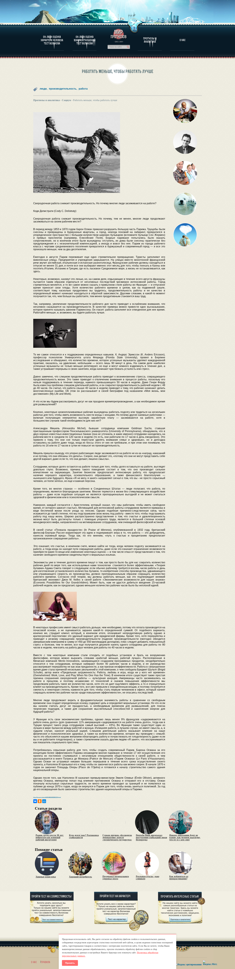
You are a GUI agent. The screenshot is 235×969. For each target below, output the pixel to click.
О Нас (182, 40)
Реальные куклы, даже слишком (147, 877)
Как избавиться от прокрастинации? (178, 877)
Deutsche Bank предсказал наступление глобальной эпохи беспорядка (151, 837)
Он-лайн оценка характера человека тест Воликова (52, 40)
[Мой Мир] (44, 801)
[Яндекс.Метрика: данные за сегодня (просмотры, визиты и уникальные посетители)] (210, 962)
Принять (70, 963)
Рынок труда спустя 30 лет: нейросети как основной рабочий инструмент (50, 837)
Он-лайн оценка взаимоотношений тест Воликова (84, 40)
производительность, (63, 88)
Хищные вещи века (46, 877)
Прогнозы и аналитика (150, 40)
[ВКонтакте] (35, 801)
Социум (66, 100)
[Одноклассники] (40, 801)
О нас (34, 962)
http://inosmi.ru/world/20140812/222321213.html (47, 797)
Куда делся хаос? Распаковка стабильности (84, 836)
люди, (43, 88)
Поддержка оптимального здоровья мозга (115, 877)
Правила (45, 962)
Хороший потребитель (80, 877)
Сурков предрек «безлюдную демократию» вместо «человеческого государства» (117, 837)
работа (83, 88)
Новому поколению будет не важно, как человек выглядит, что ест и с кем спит (184, 837)
